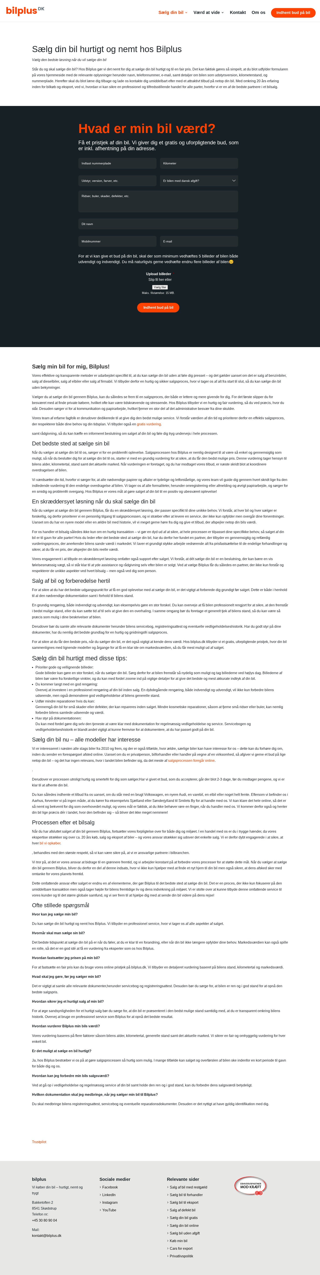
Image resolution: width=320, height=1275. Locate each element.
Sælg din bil (171, 13)
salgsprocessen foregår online (191, 760)
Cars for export (181, 1248)
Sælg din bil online (184, 1225)
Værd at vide (207, 13)
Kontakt (238, 13)
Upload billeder (160, 274)
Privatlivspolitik (181, 1256)
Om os (258, 13)
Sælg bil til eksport (184, 1202)
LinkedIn (109, 1195)
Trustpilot (39, 1142)
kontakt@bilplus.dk (46, 1236)
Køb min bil (178, 1241)
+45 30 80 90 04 (44, 1220)
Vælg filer (160, 287)
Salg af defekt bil (182, 1210)
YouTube (109, 1210)
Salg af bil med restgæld (188, 1187)
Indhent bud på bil (293, 12)
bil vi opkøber (50, 843)
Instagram (110, 1202)
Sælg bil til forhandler (186, 1195)
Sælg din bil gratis (184, 1218)
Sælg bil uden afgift (185, 1233)
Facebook (110, 1187)
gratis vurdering (149, 424)
